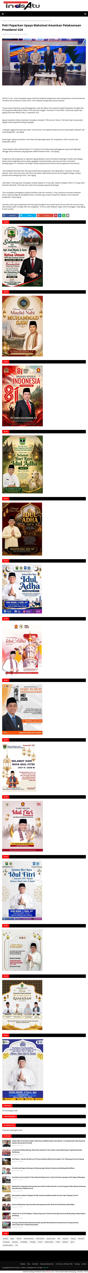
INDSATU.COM (8, 34)
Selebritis (65, 1242)
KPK (59, 1239)
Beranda (4, 21)
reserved (45, 1268)
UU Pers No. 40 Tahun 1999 (64, 1264)
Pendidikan (24, 1242)
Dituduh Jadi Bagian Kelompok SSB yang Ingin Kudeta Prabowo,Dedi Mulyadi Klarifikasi (43, 1168)
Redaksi (22, 1264)
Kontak (84, 1264)
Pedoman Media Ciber (47, 1264)
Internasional (40, 1239)
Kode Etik (35, 1264)
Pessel (40, 1242)
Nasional (65, 1239)
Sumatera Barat (8, 1245)
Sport (72, 1242)
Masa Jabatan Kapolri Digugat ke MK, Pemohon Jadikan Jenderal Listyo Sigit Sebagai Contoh (45, 1195)
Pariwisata (6, 1242)
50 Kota (5, 1239)
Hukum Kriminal (28, 1239)
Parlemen (15, 1242)
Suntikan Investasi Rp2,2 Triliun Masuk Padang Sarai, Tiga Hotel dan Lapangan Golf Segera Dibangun (48, 1177)
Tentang (77, 1264)
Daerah (19, 1239)
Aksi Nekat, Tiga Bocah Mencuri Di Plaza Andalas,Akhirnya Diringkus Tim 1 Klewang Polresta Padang (48, 1159)
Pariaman (81, 1239)
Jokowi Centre (51, 1239)
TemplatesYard (31, 1268)
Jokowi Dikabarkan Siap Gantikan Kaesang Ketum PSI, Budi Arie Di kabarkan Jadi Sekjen (43, 1204)
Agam (12, 1239)
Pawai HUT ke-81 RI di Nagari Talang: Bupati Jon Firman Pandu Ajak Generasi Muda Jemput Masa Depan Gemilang (48, 1215)
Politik (58, 1242)
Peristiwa (33, 1242)
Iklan (28, 1264)
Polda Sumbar (49, 1242)
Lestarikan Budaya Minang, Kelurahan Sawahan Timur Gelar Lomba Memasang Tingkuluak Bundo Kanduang (47, 1151)
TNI (16, 1245)
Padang (73, 1239)
